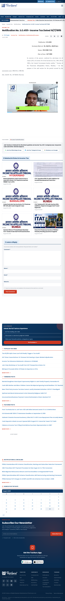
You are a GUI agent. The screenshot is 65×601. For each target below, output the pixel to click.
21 (41, 506)
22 (49, 506)
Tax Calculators (46, 586)
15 (49, 503)
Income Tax (8, 16)
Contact (56, 582)
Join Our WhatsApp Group (13, 150)
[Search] (63, 17)
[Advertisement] (14, 57)
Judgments (45, 580)
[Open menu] (62, 5)
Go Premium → (32, 342)
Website (6, 281)
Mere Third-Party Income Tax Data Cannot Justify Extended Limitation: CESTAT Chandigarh (31, 389)
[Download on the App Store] (38, 562)
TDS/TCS (22, 582)
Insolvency (34, 582)
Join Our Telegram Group (33, 150)
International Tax (24, 585)
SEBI (32, 577)
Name (6, 268)
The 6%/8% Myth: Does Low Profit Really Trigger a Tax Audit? (21, 353)
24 (6, 509)
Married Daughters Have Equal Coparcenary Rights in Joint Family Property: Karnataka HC (30, 381)
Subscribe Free (56, 534)
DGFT (60, 16)
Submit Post (51, 1)
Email (6, 275)
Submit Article (57, 577)
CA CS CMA (54, 16)
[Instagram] (3, 584)
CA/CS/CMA (34, 585)
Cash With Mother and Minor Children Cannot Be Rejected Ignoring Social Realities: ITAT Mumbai (32, 385)
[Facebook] (3, 581)
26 (23, 509)
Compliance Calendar (46, 583)
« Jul (3, 515)
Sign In (59, 1)
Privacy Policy (49, 593)
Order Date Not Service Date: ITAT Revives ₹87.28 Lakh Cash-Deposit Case (37, 20)
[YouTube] (11, 581)
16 (58, 503)
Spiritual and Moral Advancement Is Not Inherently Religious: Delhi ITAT (24, 393)
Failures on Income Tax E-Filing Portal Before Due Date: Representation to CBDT (27, 425)
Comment (7, 249)
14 (41, 503)
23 (58, 506)
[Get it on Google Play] (26, 562)
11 (15, 503)
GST (48, 16)
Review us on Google (52, 150)
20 (32, 506)
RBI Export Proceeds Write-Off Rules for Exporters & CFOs (20, 369)
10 (6, 503)
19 (23, 506)
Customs (42, 16)
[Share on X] (51, 36)
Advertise (56, 580)
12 (23, 503)
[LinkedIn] (15, 581)
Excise (36, 16)
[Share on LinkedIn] (54, 36)
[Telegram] (11, 584)
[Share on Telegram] (61, 36)
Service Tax (21, 16)
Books (41, 1)
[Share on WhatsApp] (58, 36)
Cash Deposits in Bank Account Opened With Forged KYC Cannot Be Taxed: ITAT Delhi (29, 421)
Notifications (17, 24)
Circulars (45, 577)
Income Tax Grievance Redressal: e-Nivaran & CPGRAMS (20, 361)
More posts (5, 373)
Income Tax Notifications (17, 139)
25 (15, 509)
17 (6, 506)
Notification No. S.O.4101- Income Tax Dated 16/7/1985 (31, 30)
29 (50, 509)
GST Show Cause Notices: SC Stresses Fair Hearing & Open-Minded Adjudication (27, 357)
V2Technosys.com (31, 593)
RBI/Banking (34, 580)
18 (15, 506)
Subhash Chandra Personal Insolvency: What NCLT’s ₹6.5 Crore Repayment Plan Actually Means (32, 417)
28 (41, 509)
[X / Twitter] (7, 581)
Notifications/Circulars (32, 35)
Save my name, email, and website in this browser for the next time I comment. (24, 288)
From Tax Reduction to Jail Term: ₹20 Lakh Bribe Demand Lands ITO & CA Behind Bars (29, 409)
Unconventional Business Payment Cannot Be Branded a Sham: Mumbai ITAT (26, 397)
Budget (15, 16)
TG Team (6, 35)
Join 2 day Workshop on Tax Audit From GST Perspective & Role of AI (23, 365)
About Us (56, 575)
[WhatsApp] (7, 584)
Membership (57, 585)
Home (2, 16)
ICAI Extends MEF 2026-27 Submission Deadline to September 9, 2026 (23, 413)
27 (32, 509)
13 (32, 503)
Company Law (29, 16)
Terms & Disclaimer (58, 593)
